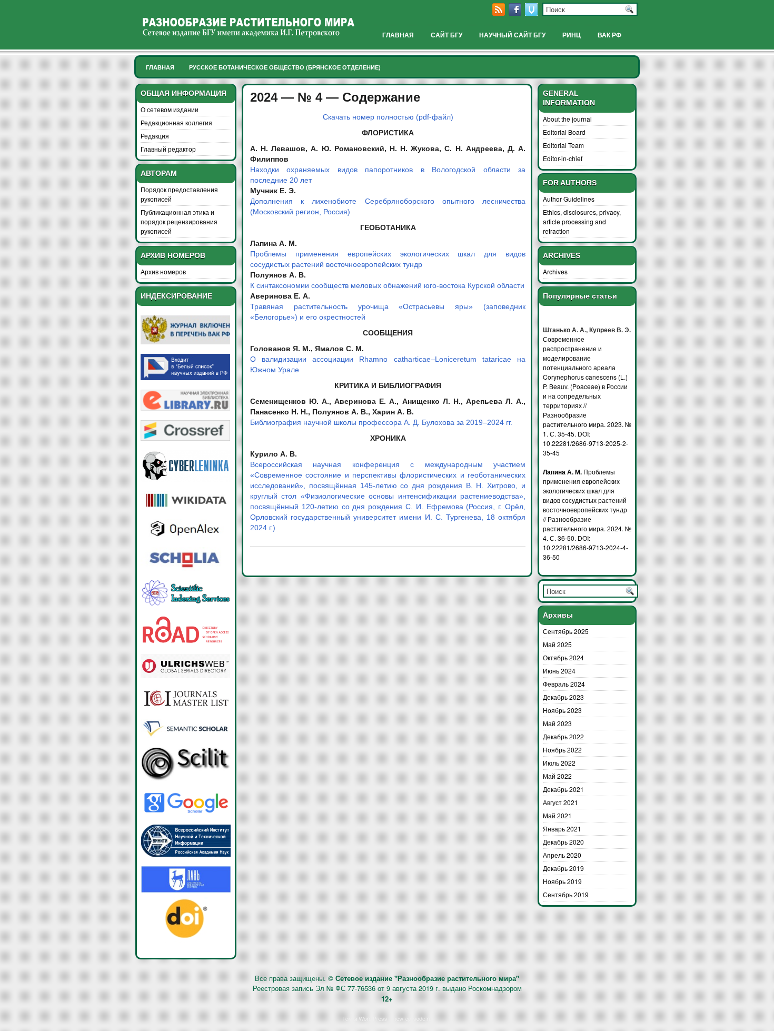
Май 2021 (557, 815)
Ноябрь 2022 (562, 749)
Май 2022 (557, 775)
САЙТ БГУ (446, 35)
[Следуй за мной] (532, 12)
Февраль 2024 (564, 683)
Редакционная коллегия (176, 122)
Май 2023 (557, 723)
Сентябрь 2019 (566, 894)
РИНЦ (571, 35)
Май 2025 (557, 644)
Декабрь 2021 (563, 789)
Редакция (155, 135)
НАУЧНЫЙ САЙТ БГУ (512, 35)
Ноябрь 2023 (562, 710)
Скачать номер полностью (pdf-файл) (388, 117)
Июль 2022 (559, 762)
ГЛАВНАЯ (398, 35)
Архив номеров (163, 271)
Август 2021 (560, 802)
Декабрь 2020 (563, 841)
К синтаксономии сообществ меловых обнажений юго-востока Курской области (387, 285)
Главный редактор (168, 148)
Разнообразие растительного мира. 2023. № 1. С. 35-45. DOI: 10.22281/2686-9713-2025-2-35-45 (587, 433)
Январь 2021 (562, 828)
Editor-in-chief (562, 158)
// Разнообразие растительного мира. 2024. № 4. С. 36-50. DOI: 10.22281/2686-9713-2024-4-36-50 (587, 537)
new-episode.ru (412, 1018)
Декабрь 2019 (563, 868)
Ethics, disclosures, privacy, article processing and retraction (582, 221)
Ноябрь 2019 (562, 881)
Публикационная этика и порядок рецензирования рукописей (179, 221)
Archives (555, 271)
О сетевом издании (170, 109)
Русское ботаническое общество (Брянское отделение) (285, 67)
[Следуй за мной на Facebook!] (516, 12)
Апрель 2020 (562, 854)
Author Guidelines (568, 198)
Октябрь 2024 (563, 657)
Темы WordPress (365, 1018)
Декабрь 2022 (563, 736)
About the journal (567, 118)
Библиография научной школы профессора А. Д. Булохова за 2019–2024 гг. (381, 422)
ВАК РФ (609, 35)
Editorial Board (564, 131)
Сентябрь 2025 (566, 631)
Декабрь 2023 (563, 696)
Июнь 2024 (559, 670)
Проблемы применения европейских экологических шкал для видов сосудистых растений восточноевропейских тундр (585, 490)
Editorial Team (563, 145)
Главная (160, 67)
